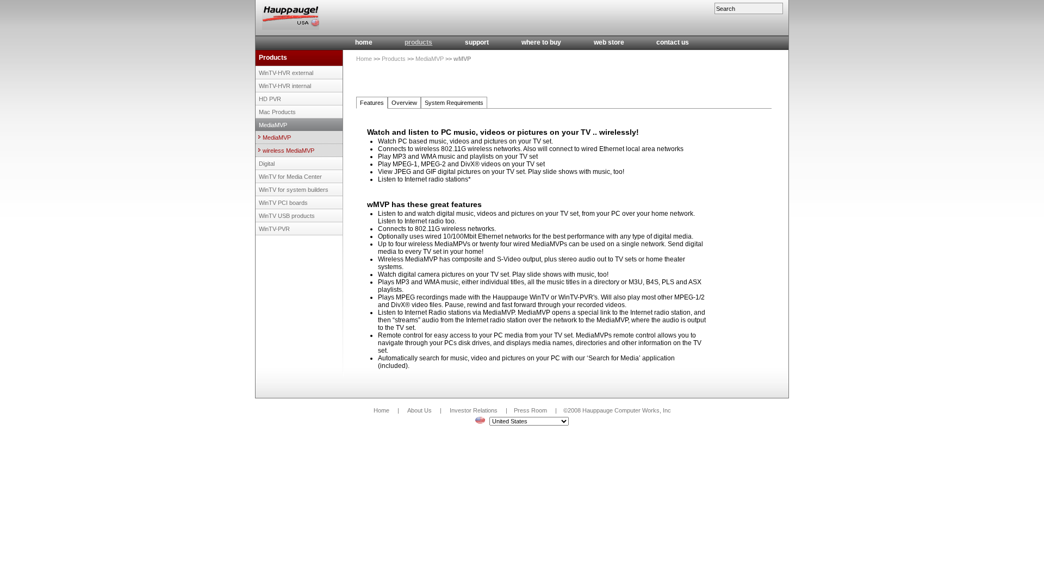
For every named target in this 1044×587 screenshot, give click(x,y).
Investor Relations (474, 410)
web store (609, 42)
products (418, 42)
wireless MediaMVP (288, 150)
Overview (404, 102)
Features (372, 102)
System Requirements (454, 102)
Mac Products (277, 112)
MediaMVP (273, 125)
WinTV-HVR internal (285, 86)
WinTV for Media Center (290, 176)
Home (364, 58)
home (363, 42)
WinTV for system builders (293, 189)
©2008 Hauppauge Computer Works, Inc (617, 410)
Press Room (530, 410)
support (477, 42)
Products (273, 57)
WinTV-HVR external (286, 73)
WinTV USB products (287, 216)
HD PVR (270, 99)
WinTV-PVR (274, 229)
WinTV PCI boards (283, 202)
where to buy (541, 42)
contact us (672, 42)
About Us (419, 410)
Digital (267, 163)
